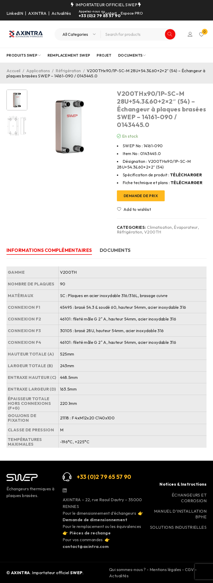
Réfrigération (68, 70)
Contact (110, 13)
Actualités (61, 13)
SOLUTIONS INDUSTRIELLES (178, 527)
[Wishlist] (134, 209)
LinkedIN (14, 13)
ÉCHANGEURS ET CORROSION (189, 497)
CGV (189, 569)
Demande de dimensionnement (95, 519)
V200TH (152, 232)
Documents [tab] (115, 250)
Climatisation (159, 227)
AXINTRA (37, 13)
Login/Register (190, 34)
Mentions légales (165, 569)
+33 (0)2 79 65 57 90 (100, 15)
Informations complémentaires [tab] (49, 250)
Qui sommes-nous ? (127, 569)
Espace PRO (132, 13)
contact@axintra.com (86, 546)
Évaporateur (186, 227)
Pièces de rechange (90, 532)
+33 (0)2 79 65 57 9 (102, 476)
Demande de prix (141, 195)
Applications (38, 70)
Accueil (13, 70)
